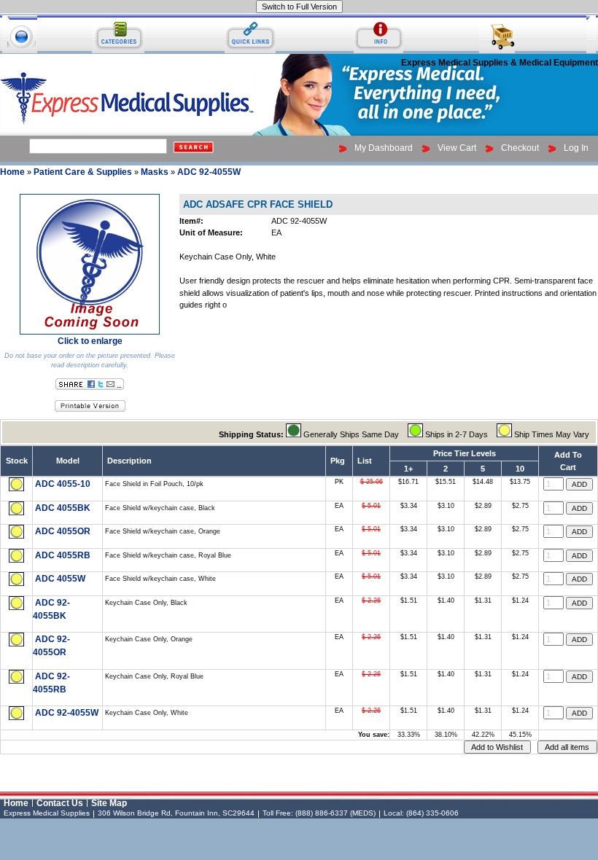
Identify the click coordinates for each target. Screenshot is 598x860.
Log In (576, 148)
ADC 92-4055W (209, 172)
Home (12, 172)
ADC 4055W (60, 579)
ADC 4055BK (62, 508)
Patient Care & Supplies (83, 172)
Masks (154, 172)
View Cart (457, 148)
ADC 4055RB (62, 555)
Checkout (520, 148)
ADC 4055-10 (62, 484)
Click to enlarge (90, 341)
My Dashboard (383, 148)
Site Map (109, 803)
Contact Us (59, 803)
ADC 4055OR (62, 531)
